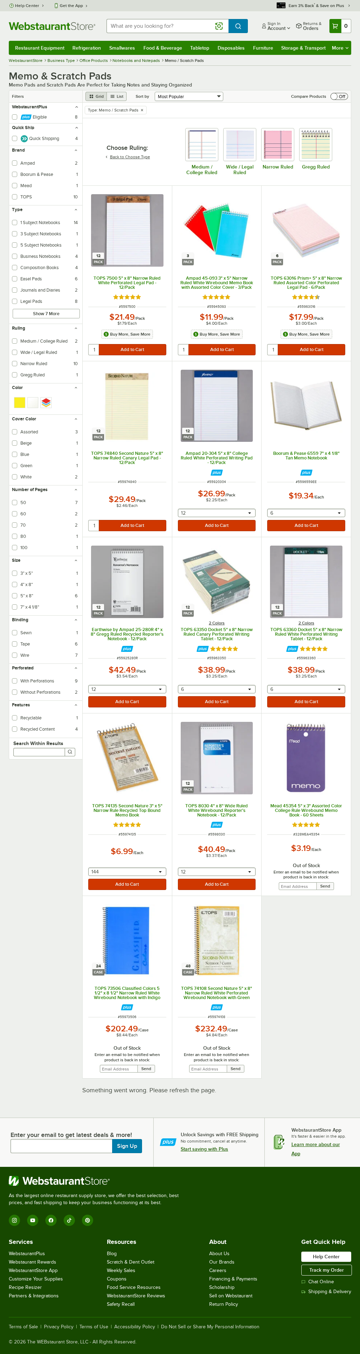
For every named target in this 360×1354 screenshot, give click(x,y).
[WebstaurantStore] (97, 1181)
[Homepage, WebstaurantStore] (52, 26)
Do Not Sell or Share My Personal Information (210, 1326)
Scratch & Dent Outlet (130, 1262)
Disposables (231, 48)
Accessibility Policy (134, 1326)
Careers (217, 1270)
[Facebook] (51, 1220)
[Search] (70, 752)
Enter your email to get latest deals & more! (71, 1134)
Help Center (27, 5)
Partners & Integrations (34, 1295)
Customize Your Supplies (36, 1279)
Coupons (117, 1279)
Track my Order (326, 1270)
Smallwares (122, 48)
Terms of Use (93, 1326)
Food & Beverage (162, 48)
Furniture (263, 48)
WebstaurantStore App (33, 1270)
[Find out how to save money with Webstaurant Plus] (217, 473)
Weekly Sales (121, 1270)
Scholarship (221, 1287)
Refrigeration (86, 48)
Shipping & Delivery (329, 1291)
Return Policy (223, 1304)
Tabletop (199, 48)
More (337, 48)
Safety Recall (121, 1304)
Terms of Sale (23, 1326)
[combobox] (168, 26)
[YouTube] (32, 1220)
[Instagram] (14, 1220)
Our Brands (221, 1262)
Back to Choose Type (130, 156)
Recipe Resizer (25, 1287)
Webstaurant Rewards (32, 1262)
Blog (112, 1253)
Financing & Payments (233, 1279)
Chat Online (321, 1281)
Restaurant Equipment (39, 48)
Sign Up (127, 1146)
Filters (18, 96)
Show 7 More (46, 313)
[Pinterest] (87, 1220)
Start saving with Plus (204, 1149)
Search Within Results (38, 743)
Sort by (142, 96)
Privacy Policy (58, 1326)
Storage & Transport (303, 48)
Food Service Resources (134, 1287)
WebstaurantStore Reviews (136, 1295)
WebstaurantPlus (27, 1253)
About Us (219, 1253)
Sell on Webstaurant (230, 1295)
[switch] (339, 96)
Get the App (71, 5)
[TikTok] (69, 1220)
